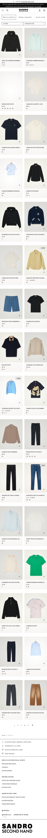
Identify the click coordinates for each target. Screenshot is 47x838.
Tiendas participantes (8, 804)
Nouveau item (6, 787)
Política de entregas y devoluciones (13, 797)
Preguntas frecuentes (9, 764)
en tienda (38, 6)
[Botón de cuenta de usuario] (39, 10)
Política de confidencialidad (11, 780)
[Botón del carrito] (44, 10)
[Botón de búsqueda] (7, 10)
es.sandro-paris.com (27, 1)
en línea (30, 6)
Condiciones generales (9, 784)
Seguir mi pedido (7, 770)
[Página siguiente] (32, 725)
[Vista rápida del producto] (19, 55)
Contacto (5, 767)
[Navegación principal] (2, 10)
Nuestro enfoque (7, 800)
